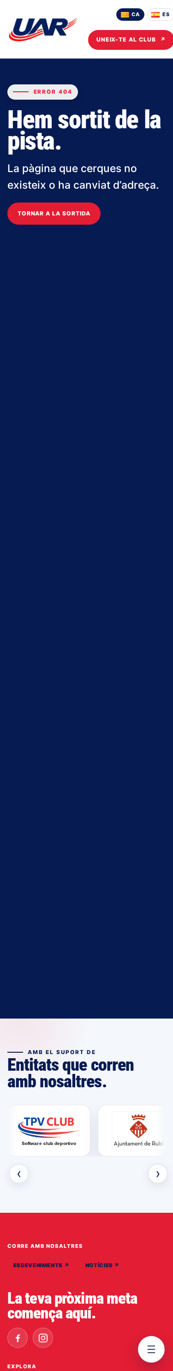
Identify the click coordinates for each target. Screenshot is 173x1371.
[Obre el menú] (151, 1349)
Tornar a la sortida (54, 213)
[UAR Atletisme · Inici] (43, 29)
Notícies (102, 1265)
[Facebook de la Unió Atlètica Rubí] (17, 1338)
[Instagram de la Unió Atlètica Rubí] (43, 1338)
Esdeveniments (41, 1265)
